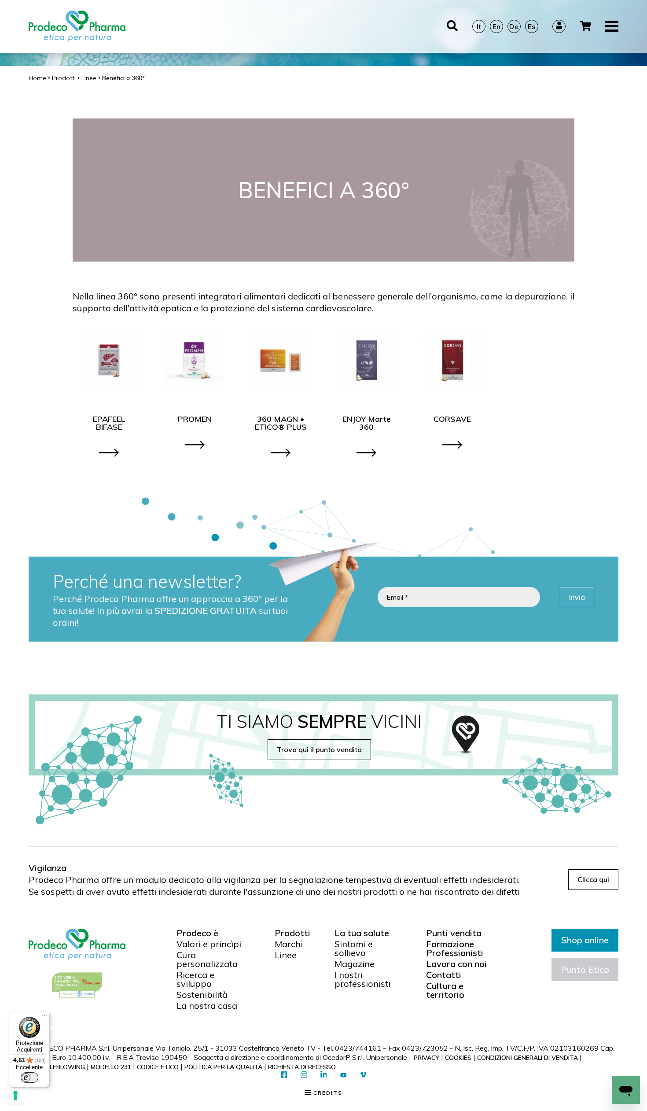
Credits (326, 1093)
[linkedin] (323, 1075)
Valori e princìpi (208, 944)
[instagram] (304, 1075)
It (479, 26)
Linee (286, 955)
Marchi (289, 944)
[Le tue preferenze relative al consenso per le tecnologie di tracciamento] (15, 1095)
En (496, 26)
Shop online (585, 939)
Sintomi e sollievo (354, 948)
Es (531, 26)
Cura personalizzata (207, 959)
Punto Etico (585, 969)
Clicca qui (593, 879)
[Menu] (44, 1017)
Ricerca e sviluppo (195, 979)
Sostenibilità (202, 994)
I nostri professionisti (362, 979)
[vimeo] (363, 1075)
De (513, 26)
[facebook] (284, 1075)
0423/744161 (358, 1048)
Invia (577, 597)
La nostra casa (206, 1005)
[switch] (29, 1077)
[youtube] (343, 1075)
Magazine (355, 964)
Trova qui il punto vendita (319, 749)
